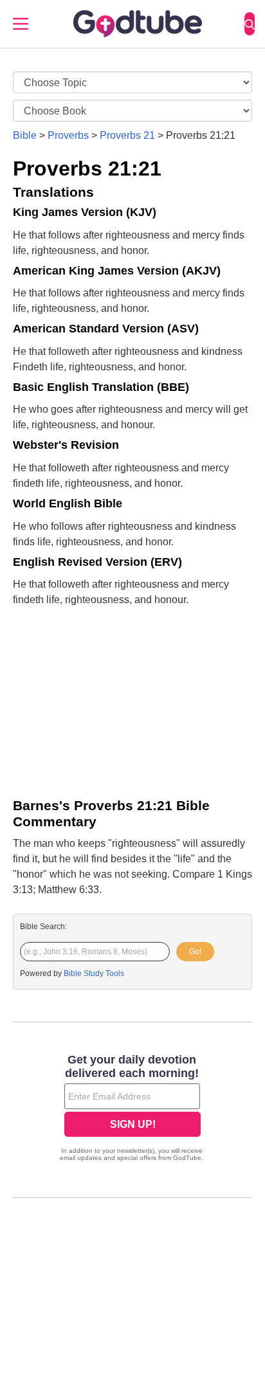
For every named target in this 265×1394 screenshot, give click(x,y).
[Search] (249, 23)
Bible (25, 135)
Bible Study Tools (94, 973)
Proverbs (68, 135)
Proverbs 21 (127, 135)
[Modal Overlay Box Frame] (132, 1109)
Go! (195, 951)
